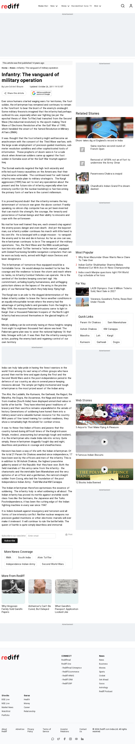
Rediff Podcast (105, 691)
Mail (46, 6)
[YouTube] (76, 739)
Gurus (86, 6)
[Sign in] (130, 6)
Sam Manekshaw (117, 322)
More (96, 6)
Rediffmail (66, 660)
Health (27, 699)
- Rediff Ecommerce (70, 672)
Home (40, 6)
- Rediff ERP (66, 683)
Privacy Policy (30, 730)
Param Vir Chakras (90, 322)
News (52, 6)
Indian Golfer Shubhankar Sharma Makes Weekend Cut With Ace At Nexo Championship (104, 266)
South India (24, 557)
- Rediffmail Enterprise (71, 668)
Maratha (84, 335)
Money (64, 6)
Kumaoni (85, 342)
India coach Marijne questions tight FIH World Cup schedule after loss (103, 274)
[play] (104, 414)
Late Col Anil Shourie (13, 87)
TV (90, 6)
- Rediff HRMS (67, 676)
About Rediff (4, 730)
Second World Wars (53, 564)
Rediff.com (105, 729)
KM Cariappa (111, 329)
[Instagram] (70, 739)
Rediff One (66, 664)
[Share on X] (58, 739)
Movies (102, 668)
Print (70, 534)
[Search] (122, 6)
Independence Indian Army (20, 564)
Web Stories (84, 400)
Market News (7, 707)
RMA (8, 557)
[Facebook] (64, 739)
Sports (102, 672)
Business (103, 664)
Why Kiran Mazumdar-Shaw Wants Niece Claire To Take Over (104, 259)
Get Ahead (103, 679)
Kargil (110, 335)
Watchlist (6, 711)
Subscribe (9, 540)
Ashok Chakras (88, 329)
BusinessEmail (77, 6)
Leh (98, 335)
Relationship (29, 711)
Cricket (102, 676)
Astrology (103, 687)
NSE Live (5, 703)
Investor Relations (64, 730)
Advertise (20, 729)
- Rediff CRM (67, 679)
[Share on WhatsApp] (52, 739)
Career (27, 707)
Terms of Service (47, 730)
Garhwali (101, 342)
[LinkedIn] (82, 739)
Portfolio (5, 715)
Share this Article (15, 93)
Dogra (116, 342)
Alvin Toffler (44, 557)
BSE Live (5, 699)
